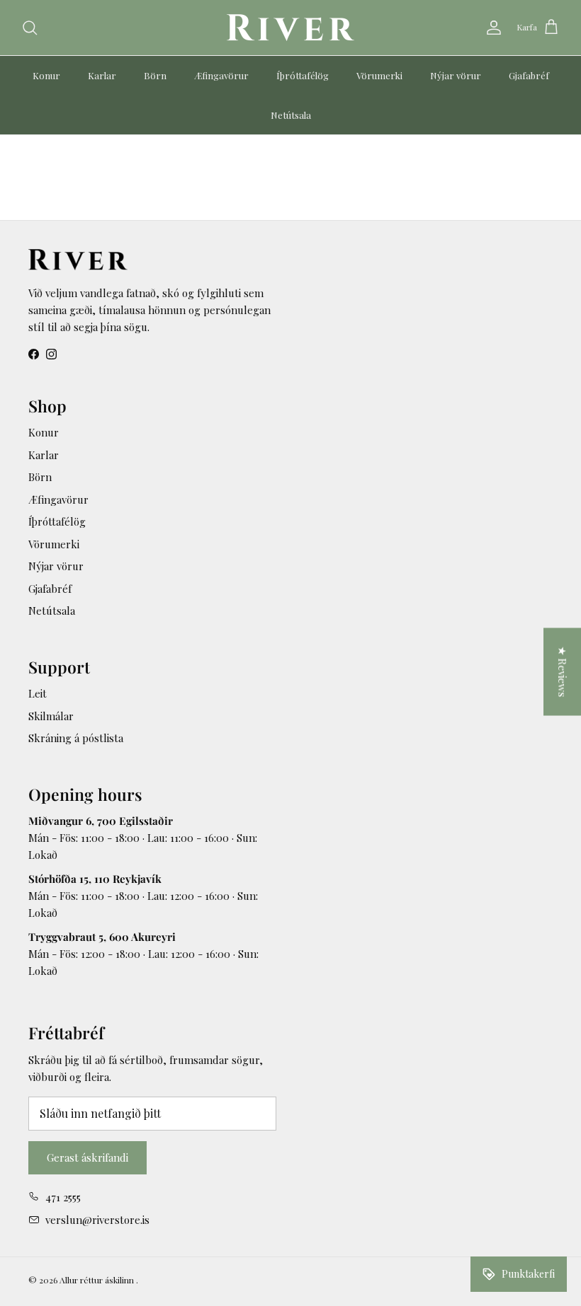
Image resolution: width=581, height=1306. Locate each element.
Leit (37, 693)
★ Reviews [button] (562, 672)
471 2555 (63, 1197)
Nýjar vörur (455, 75)
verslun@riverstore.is (97, 1220)
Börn (155, 75)
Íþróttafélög (302, 75)
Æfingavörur (221, 75)
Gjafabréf (529, 75)
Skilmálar (51, 716)
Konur (46, 75)
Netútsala (291, 115)
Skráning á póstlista (75, 738)
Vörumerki (379, 75)
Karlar (102, 75)
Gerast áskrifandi (87, 1157)
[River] (290, 27)
